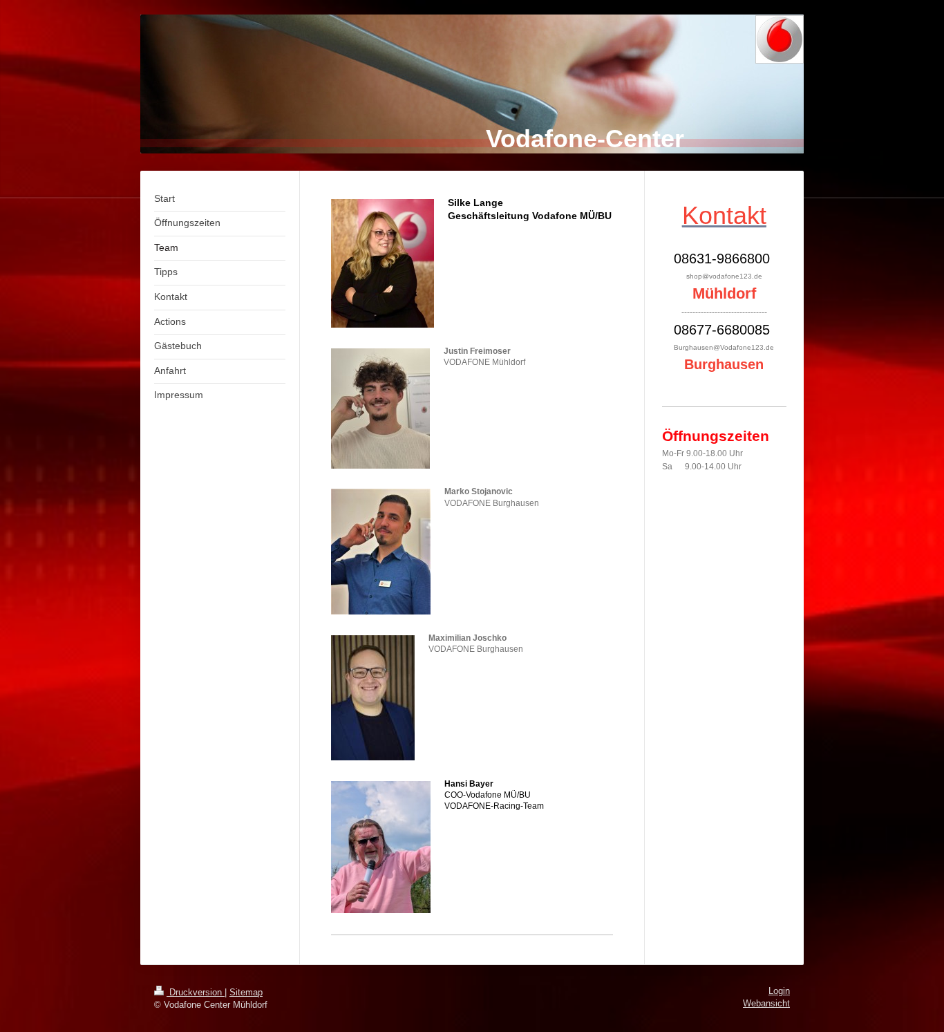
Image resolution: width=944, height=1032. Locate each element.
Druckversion (196, 992)
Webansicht (766, 1003)
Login (779, 991)
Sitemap (246, 992)
